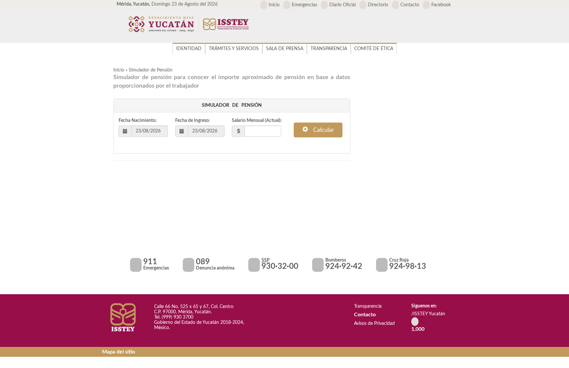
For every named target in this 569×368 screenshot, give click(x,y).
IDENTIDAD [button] (189, 48)
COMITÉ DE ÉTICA (373, 48)
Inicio (273, 5)
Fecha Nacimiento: (138, 120)
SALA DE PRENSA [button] (284, 48)
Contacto (409, 5)
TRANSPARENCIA (329, 48)
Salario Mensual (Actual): (257, 120)
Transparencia (367, 306)
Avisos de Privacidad (374, 323)
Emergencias (303, 5)
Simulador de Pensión (151, 70)
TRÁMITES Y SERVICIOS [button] (234, 48)
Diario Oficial (342, 5)
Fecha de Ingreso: (192, 120)
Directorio (377, 5)
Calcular (321, 130)
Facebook (440, 5)
